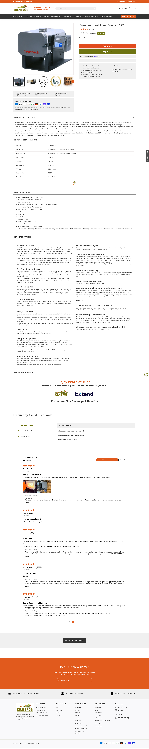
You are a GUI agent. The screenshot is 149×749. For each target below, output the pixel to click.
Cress (77, 718)
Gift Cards (98, 715)
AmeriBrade (79, 723)
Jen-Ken (77, 710)
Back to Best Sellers (75, 640)
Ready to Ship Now (128, 16)
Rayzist (77, 734)
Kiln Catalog (99, 718)
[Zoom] (43, 49)
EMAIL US (132, 1)
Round (57, 713)
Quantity (82, 37)
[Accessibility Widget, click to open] (146, 374)
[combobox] (75, 8)
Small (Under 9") (41, 707)
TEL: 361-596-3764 (122, 1)
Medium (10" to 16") (42, 710)
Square (58, 715)
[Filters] (120, 459)
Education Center (90, 16)
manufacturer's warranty (46, 229)
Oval (57, 707)
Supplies (66, 16)
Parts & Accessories (51, 16)
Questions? (147, 155)
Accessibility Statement (102, 720)
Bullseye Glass (80, 731)
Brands (76, 16)
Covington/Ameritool (81, 728)
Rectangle (59, 710)
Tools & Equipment (32, 16)
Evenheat (78, 707)
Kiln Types (17, 16)
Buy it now (107, 52)
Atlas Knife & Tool (81, 726)
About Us (98, 707)
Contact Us (98, 713)
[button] (83, 29)
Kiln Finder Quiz (106, 16)
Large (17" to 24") (41, 713)
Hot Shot (78, 720)
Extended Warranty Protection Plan (88, 229)
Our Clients (98, 723)
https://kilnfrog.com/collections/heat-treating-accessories (93, 329)
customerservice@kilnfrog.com (87, 554)
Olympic (77, 713)
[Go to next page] (79, 622)
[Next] (72, 81)
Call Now (115, 71)
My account (98, 726)
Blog (96, 710)
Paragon (78, 715)
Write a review (107, 460)
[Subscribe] (88, 680)
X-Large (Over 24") (42, 715)
